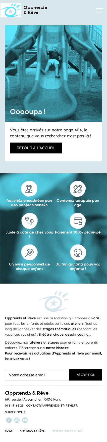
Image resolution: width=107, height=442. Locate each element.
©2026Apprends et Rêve (25, 430)
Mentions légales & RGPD (67, 430)
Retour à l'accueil (36, 147)
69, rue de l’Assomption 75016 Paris (33, 399)
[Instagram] (17, 420)
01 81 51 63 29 (14, 405)
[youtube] (25, 420)
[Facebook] (9, 420)
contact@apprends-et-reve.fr (52, 405)
